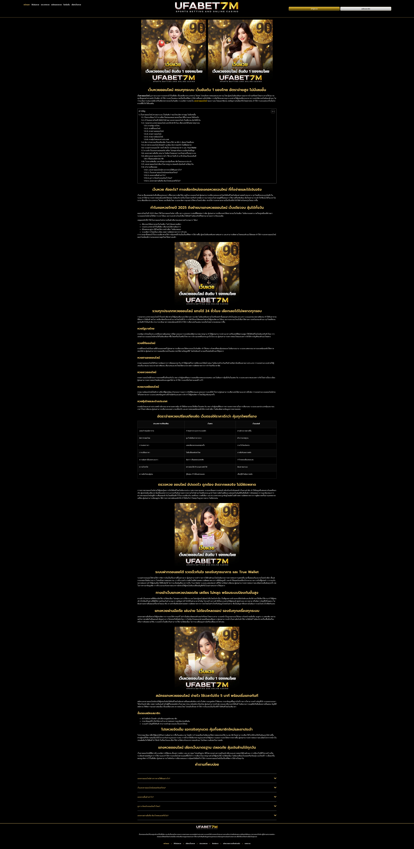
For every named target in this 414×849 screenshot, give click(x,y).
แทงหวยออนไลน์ (200, 101)
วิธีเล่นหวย (35, 4)
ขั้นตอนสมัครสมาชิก (156, 159)
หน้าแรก (27, 4)
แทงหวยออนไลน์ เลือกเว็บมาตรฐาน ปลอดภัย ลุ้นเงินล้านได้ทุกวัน (169, 164)
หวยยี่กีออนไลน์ (154, 128)
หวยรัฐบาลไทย (153, 126)
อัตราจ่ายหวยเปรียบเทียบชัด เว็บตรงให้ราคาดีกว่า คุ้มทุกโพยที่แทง (169, 142)
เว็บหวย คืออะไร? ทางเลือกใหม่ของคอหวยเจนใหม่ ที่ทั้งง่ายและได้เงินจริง (171, 117)
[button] (207, 780)
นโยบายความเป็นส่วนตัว (231, 844)
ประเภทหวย (45, 4)
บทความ (247, 844)
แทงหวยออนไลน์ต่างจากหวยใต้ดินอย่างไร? (165, 170)
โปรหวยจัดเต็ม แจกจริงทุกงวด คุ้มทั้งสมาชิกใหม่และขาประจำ (168, 161)
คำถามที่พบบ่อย (151, 167)
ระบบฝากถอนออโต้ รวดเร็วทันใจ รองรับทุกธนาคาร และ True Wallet (170, 148)
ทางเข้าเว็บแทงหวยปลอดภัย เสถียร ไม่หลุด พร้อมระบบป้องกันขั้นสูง (169, 150)
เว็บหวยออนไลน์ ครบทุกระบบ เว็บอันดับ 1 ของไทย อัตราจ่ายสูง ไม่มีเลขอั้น (168, 115)
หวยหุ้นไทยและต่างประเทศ (159, 139)
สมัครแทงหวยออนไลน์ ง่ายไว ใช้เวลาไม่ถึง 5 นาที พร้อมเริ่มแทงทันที (170, 156)
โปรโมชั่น (66, 4)
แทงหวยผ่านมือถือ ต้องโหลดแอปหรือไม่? (164, 181)
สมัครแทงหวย (56, 4)
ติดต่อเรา (215, 844)
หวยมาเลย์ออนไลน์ (156, 137)
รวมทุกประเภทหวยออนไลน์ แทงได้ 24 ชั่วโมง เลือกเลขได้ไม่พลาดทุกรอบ (172, 123)
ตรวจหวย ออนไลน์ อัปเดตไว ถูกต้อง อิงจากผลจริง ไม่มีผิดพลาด (167, 145)
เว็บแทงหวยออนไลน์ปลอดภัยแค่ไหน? (163, 172)
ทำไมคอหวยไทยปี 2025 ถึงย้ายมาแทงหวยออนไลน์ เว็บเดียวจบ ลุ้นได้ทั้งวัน (172, 120)
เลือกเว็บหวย (76, 4)
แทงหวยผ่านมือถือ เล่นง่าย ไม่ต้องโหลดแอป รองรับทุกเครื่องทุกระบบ (170, 153)
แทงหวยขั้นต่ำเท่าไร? (157, 175)
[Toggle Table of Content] (271, 111)
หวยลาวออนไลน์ (155, 134)
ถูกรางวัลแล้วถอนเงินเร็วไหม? (160, 178)
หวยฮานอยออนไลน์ (156, 131)
